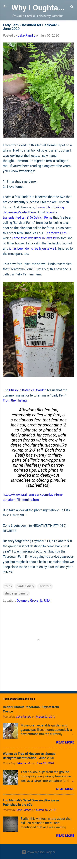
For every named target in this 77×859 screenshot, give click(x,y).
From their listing (15, 400)
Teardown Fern (55, 233)
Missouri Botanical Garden (27, 390)
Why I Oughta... (37, 7)
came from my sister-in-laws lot (34, 238)
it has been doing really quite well (32, 248)
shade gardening (16, 593)
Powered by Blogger (40, 852)
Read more (65, 742)
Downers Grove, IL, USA (33, 600)
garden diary (25, 586)
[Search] (72, 7)
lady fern (45, 586)
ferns (8, 586)
